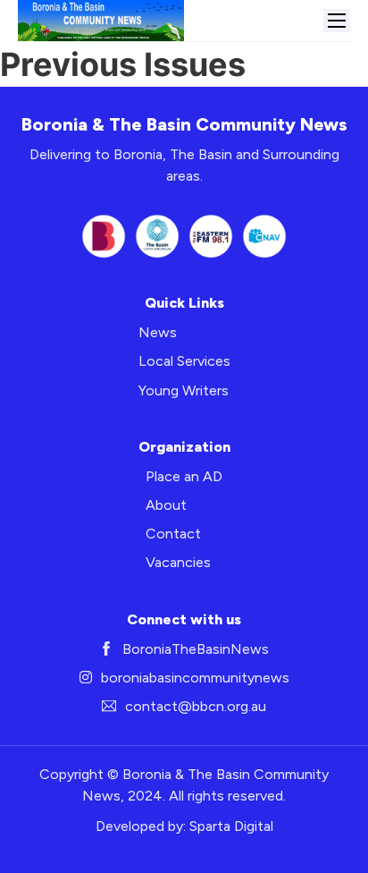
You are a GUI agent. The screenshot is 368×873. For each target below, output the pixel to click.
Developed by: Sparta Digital (184, 826)
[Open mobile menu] (337, 20)
